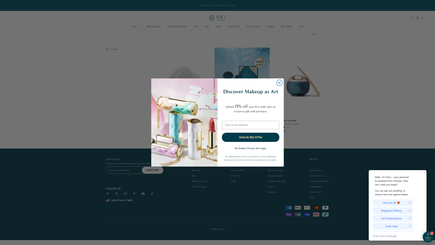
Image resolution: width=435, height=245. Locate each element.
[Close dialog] (279, 83)
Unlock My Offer (250, 137)
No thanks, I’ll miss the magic (250, 148)
